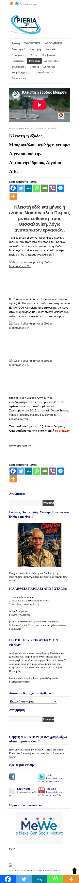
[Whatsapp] (36, 188)
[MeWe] (28, 188)
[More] (13, 196)
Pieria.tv (23, 128)
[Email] (44, 188)
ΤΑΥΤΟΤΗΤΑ (32, 43)
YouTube (50, 791)
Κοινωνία (50, 49)
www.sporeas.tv (20, 445)
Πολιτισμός (18, 60)
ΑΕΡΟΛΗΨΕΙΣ (54, 43)
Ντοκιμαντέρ (19, 54)
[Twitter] (21, 188)
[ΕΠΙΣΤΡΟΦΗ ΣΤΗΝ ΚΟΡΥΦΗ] (74, 873)
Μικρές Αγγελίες (21, 72)
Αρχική (16, 43)
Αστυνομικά (18, 49)
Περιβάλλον (48, 54)
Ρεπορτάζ (34, 60)
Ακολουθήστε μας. (28, 4)
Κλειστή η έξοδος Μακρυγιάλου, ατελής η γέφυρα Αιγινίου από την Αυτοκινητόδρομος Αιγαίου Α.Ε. (39, 153)
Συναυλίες (49, 66)
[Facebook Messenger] (60, 188)
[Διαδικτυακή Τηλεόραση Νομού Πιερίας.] (25, 33)
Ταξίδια (34, 66)
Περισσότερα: (42, 72)
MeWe (12, 849)
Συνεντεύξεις (51, 60)
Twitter (50, 778)
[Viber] (52, 188)
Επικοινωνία (19, 78)
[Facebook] (13, 188)
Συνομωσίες (18, 66)
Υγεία (34, 54)
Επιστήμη (35, 49)
